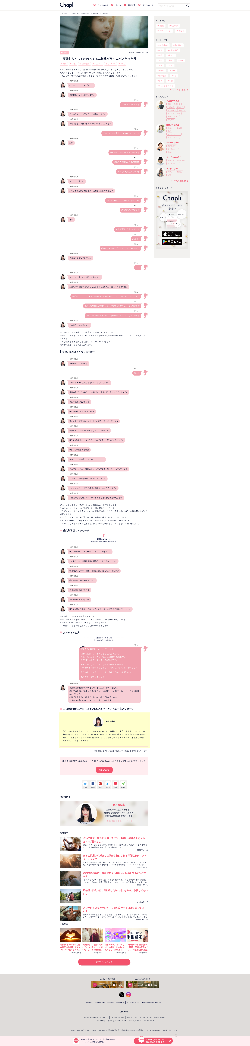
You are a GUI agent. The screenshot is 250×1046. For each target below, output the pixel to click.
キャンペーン (165, 31)
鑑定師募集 (120, 1002)
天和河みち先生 (172, 142)
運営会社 (89, 1002)
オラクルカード (173, 117)
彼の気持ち (85, 64)
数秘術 (179, 128)
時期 (160, 50)
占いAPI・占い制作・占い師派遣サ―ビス (153, 1017)
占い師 (175, 26)
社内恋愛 (162, 76)
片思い (171, 55)
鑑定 (65, 52)
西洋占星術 (111, 821)
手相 (128, 821)
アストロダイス (173, 163)
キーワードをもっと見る (178, 90)
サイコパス (111, 64)
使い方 (118, 5)
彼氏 (123, 64)
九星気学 (171, 107)
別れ (74, 64)
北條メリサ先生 (172, 125)
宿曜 (169, 104)
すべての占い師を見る (179, 181)
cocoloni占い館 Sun (135, 1021)
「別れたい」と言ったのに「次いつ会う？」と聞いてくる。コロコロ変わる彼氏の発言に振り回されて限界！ (92, 950)
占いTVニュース (132, 1017)
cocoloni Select (149, 1021)
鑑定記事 (131, 5)
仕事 (160, 81)
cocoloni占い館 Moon (117, 1017)
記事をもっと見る (104, 962)
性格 (65, 64)
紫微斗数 (180, 107)
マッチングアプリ (166, 86)
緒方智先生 (119, 804)
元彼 (171, 65)
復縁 (181, 60)
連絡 (160, 65)
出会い (161, 71)
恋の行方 (178, 45)
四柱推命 (177, 104)
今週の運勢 (173, 50)
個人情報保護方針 (133, 1002)
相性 (171, 60)
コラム (181, 31)
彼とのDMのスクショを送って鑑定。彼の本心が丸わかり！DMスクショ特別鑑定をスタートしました (115, 950)
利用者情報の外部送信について (153, 1002)
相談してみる (104, 770)
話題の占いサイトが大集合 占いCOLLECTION (111, 1021)
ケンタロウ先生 (172, 169)
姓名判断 (171, 120)
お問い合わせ (100, 1002)
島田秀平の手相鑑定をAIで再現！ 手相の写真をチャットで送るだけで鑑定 (137, 947)
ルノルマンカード (174, 113)
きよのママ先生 (172, 101)
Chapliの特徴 (103, 5)
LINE (173, 71)
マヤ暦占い (172, 110)
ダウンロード (148, 5)
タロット (121, 821)
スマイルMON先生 (174, 157)
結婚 (160, 60)
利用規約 (110, 1002)
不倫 (171, 81)
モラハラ (98, 64)
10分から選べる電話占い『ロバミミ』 (96, 1017)
